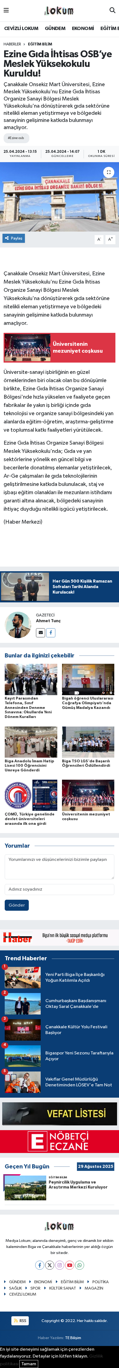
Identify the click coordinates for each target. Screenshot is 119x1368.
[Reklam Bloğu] (59, 937)
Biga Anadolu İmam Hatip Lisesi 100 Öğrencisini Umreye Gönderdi (29, 766)
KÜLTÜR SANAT (62, 1288)
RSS (22, 1321)
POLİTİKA (100, 1282)
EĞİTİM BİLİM (40, 44)
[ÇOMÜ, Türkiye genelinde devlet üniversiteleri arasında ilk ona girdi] (31, 795)
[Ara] (112, 10)
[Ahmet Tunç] (18, 624)
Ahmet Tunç (48, 621)
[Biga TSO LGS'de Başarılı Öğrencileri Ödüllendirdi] (88, 741)
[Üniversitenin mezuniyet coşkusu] (88, 795)
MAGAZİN (94, 1288)
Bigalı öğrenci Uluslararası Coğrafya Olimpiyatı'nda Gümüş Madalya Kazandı (87, 703)
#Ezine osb (16, 138)
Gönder (17, 905)
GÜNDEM (55, 28)
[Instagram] (59, 1265)
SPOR (35, 1288)
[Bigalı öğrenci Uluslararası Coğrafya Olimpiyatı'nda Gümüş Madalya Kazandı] (88, 679)
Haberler (12, 44)
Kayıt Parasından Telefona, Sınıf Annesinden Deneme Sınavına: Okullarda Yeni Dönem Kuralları (28, 708)
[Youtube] (69, 1265)
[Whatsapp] (79, 1265)
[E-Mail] (40, 632)
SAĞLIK (15, 1288)
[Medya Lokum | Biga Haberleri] (59, 10)
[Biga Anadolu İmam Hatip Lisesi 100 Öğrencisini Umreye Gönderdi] (31, 741)
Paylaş (16, 238)
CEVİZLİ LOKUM (21, 28)
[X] (49, 1265)
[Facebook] (50, 632)
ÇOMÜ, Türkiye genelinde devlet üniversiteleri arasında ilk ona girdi (30, 819)
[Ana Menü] (6, 10)
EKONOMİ (83, 28)
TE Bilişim (73, 1338)
